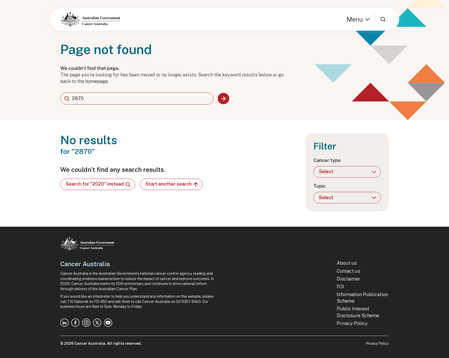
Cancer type (327, 160)
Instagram (86, 322)
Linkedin (64, 322)
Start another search (169, 184)
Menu (355, 19)
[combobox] (137, 98)
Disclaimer (348, 279)
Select (326, 171)
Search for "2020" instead (95, 184)
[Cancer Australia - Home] (90, 19)
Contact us (348, 271)
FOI (340, 286)
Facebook (75, 322)
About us (347, 263)
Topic (319, 186)
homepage (96, 81)
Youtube (108, 322)
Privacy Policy (352, 323)
